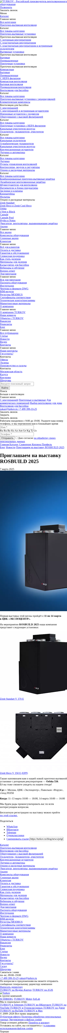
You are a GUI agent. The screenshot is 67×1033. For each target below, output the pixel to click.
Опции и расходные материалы (17, 170)
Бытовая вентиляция (11, 84)
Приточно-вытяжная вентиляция (18, 25)
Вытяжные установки (12, 51)
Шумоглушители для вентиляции (18, 185)
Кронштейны (7, 193)
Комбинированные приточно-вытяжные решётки (27, 179)
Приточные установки (12, 63)
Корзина (37, 444)
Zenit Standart (7, 202)
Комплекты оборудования (14, 235)
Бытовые (5, 57)
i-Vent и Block (7, 211)
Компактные (7, 69)
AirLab (36, 999)
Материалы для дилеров (13, 262)
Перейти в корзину (39, 1022)
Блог (2, 327)
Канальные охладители (13, 140)
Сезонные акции (9, 238)
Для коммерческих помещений (25, 401)
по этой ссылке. (9, 815)
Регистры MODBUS (11, 294)
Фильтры (5, 196)
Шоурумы (5, 380)
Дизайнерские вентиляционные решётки (23, 182)
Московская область (11, 371)
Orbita (3, 208)
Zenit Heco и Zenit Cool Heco (16, 205)
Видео (3, 342)
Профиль (47, 444)
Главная (4, 444)
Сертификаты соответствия (15, 297)
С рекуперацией (9, 108)
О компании (7, 306)
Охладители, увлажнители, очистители (22, 131)
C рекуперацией (9, 400)
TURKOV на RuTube (12, 1010)
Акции (4, 226)
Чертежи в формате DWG (14, 288)
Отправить (7, 438)
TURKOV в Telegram (12, 1004)
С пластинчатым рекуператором (18, 42)
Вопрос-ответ (7, 271)
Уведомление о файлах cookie (25, 1019)
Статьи (4, 336)
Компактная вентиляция (13, 81)
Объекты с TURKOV (12, 318)
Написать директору (11, 987)
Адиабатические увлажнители (17, 143)
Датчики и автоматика (12, 152)
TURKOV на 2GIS (42, 990)
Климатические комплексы (15, 102)
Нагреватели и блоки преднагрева (19, 188)
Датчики (5, 161)
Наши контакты (9, 350)
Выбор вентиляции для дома (46, 403)
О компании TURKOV (13, 312)
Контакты (5, 344)
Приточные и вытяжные (32, 400)
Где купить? (6, 353)
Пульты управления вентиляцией (18, 164)
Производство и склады (13, 365)
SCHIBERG (6, 999)
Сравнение (25, 444)
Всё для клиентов (10, 247)
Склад (3, 966)
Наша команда (8, 315)
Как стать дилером (10, 259)
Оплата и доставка (10, 250)
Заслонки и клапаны (11, 191)
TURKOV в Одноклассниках (26, 1007)
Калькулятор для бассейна (14, 265)
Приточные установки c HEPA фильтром (23, 125)
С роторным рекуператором (15, 39)
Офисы (4, 359)
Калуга (4, 374)
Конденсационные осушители (17, 149)
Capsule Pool (7, 217)
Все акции (6, 232)
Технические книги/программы (17, 300)
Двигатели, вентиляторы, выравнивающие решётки (29, 223)
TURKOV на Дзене (54, 1007)
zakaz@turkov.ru (9, 409)
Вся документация (10, 279)
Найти (4, 387)
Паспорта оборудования (13, 282)
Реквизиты (6, 324)
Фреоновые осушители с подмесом (19, 114)
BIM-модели (7, 291)
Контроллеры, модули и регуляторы (20, 167)
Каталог (4, 16)
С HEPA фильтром (10, 78)
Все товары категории (12, 31)
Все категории (8, 22)
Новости (5, 339)
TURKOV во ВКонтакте (38, 1004)
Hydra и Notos (7, 220)
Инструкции (7, 285)
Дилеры (4, 362)
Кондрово (5, 377)
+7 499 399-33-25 (27, 409)
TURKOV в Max (33, 1010)
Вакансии (5, 321)
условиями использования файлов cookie (27, 1027)
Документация (8, 273)
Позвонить (6, 7)
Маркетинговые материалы (15, 303)
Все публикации (9, 333)
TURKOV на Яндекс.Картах (16, 990)
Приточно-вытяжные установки (18, 34)
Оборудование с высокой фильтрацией (21, 116)
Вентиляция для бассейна (14, 90)
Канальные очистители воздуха (17, 128)
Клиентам (5, 241)
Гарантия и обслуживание (14, 253)
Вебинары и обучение (12, 267)
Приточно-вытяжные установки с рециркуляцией (27, 99)
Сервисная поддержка (12, 256)
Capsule (4, 214)
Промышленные (9, 60)
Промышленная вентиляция (15, 87)
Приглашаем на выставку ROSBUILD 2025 (40, 447)
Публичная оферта (10, 1016)
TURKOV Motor (23, 999)
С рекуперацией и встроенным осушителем (24, 110)
